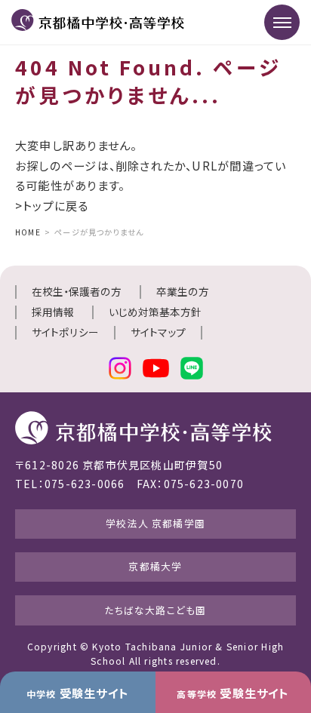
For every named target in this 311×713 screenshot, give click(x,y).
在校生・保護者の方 (77, 291)
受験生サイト (77, 692)
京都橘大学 (155, 566)
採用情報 (53, 311)
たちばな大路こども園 (155, 610)
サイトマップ (158, 332)
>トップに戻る (52, 205)
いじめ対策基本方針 (155, 311)
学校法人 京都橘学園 (155, 523)
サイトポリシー (65, 332)
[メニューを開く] (282, 22)
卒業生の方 (182, 291)
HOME (28, 232)
